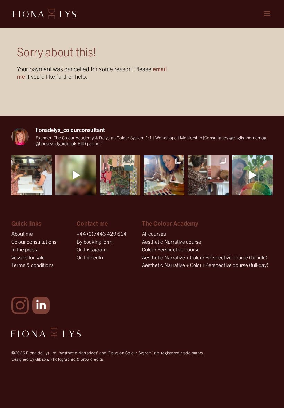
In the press (24, 249)
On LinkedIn (90, 257)
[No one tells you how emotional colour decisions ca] (120, 175)
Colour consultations (33, 241)
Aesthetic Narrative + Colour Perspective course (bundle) (204, 257)
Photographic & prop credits (77, 358)
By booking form (95, 241)
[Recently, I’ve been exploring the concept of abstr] (75, 175)
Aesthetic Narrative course (171, 241)
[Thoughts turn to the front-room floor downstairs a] (164, 175)
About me (22, 233)
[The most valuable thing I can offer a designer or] (31, 175)
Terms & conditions (32, 264)
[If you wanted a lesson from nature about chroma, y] (252, 175)
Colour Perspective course (171, 249)
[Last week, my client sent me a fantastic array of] (208, 175)
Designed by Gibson (29, 358)
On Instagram (92, 249)
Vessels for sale (28, 257)
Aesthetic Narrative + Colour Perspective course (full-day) (205, 264)
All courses (154, 233)
